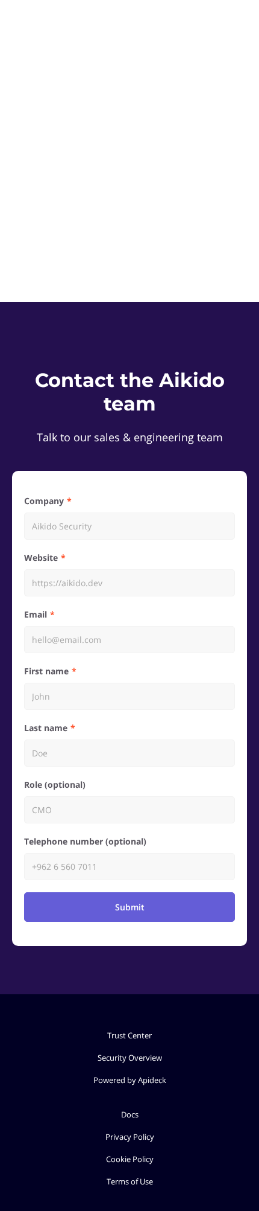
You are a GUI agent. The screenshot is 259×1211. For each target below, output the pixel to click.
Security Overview (130, 1057)
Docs (130, 1114)
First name (46, 671)
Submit (130, 907)
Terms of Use (130, 1181)
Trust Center (129, 1035)
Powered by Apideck (129, 1080)
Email (35, 614)
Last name (45, 727)
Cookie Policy (130, 1159)
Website (41, 557)
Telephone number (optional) (85, 841)
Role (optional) (55, 784)
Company (44, 500)
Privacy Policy (129, 1136)
